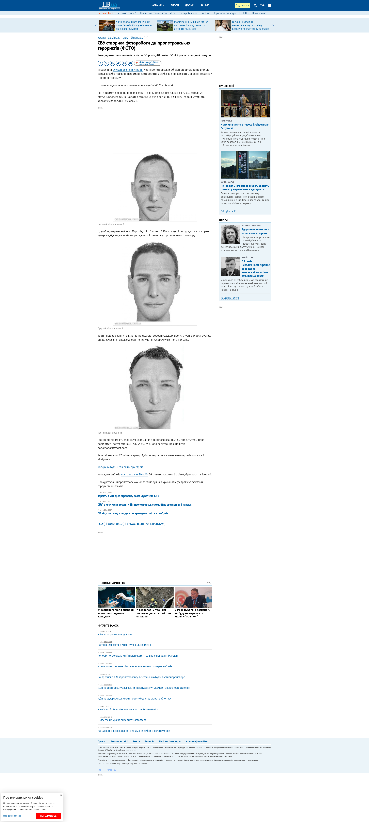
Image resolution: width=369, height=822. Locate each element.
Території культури (225, 13)
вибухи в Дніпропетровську (145, 524)
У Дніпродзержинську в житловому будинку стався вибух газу (134, 698)
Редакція (149, 741)
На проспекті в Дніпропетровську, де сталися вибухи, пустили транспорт (141, 677)
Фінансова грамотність (153, 13)
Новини (156, 5)
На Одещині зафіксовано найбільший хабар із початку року (134, 731)
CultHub (205, 13)
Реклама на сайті (119, 741)
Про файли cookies (12, 815)
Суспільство (114, 37)
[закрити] (61, 795)
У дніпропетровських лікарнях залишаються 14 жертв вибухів (135, 666)
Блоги (175, 5)
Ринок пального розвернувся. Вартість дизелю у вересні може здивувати (245, 187)
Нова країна (259, 13)
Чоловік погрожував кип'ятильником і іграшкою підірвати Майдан (138, 655)
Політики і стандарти (170, 741)
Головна (102, 37)
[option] (127, 25)
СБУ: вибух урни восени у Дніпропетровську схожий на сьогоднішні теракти (145, 504)
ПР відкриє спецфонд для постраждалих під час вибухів (133, 513)
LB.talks (243, 13)
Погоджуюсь (48, 816)
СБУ (101, 524)
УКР (262, 5)
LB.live (204, 5)
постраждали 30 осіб (134, 474)
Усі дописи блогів (230, 297)
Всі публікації (228, 211)
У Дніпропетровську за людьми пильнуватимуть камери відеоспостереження (144, 688)
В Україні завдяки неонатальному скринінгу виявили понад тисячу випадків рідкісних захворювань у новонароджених (250, 28)
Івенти (136, 741)
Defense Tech (105, 13)
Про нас (102, 741)
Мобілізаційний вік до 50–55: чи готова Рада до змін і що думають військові (191, 25)
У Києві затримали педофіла (115, 634)
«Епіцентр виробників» (183, 13)
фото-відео (115, 524)
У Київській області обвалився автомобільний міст (128, 709)
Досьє (189, 5)
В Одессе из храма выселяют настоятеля (122, 720)
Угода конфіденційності (198, 741)
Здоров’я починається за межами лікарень (255, 231)
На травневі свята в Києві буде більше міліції (125, 645)
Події (125, 37)
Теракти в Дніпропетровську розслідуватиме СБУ (128, 496)
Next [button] (273, 25)
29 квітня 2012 (137, 37)
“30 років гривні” (126, 13)
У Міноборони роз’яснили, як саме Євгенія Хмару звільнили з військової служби (135, 25)
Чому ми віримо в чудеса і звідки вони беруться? (245, 126)
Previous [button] (96, 25)
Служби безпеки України (128, 70)
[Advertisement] (155, 130)
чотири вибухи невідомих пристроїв (120, 467)
